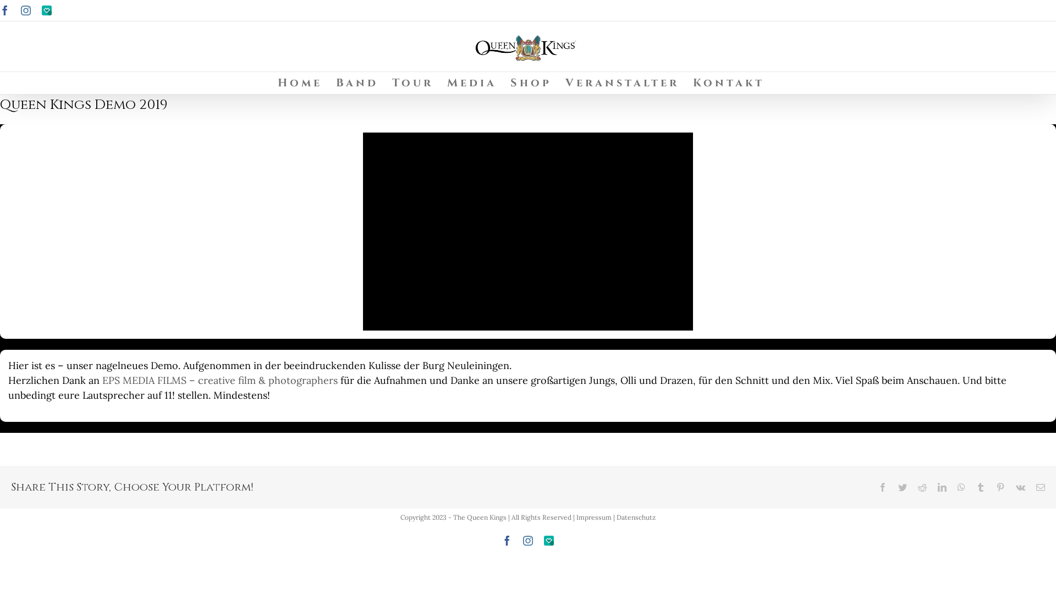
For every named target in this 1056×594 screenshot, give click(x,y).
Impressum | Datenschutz (616, 517)
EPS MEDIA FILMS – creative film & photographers (220, 380)
